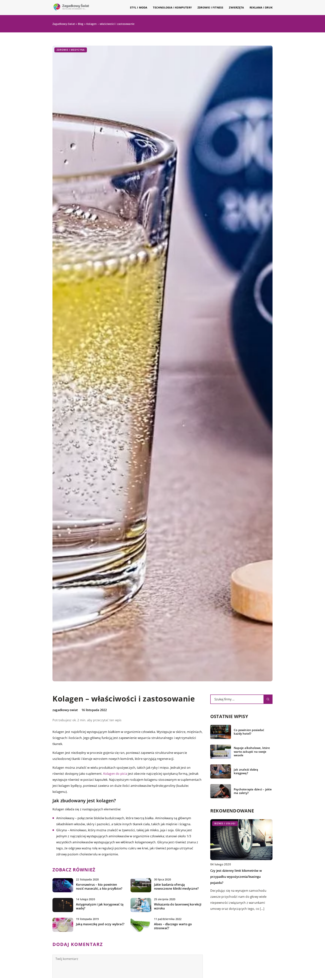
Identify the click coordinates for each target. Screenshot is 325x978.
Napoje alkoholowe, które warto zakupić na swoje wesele (252, 751)
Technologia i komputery (172, 7)
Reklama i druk (261, 7)
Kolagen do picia (115, 774)
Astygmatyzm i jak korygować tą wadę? (99, 906)
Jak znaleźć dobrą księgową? (246, 771)
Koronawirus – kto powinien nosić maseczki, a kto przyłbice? (99, 887)
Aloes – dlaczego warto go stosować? (173, 926)
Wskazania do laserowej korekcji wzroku (177, 906)
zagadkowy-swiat (65, 709)
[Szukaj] (268, 699)
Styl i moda (138, 7)
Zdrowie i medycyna (71, 49)
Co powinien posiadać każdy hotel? (249, 732)
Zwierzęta (236, 7)
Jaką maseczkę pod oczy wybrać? (100, 924)
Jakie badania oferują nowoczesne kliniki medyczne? (176, 887)
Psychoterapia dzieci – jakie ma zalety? (253, 791)
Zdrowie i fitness (210, 7)
